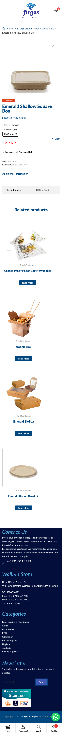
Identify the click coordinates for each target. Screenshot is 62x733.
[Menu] (5, 10)
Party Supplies (9, 640)
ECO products (24, 28)
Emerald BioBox (23, 421)
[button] (53, 46)
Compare (9, 152)
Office (5, 625)
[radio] (10, 134)
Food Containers (44, 28)
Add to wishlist (25, 152)
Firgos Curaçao (30, 716)
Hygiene (6, 644)
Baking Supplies (10, 651)
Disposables (8, 629)
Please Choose (10, 125)
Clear (57, 138)
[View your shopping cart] (56, 10)
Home (10, 28)
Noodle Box (23, 347)
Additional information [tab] (15, 173)
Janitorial (7, 647)
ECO (4, 632)
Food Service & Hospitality (15, 621)
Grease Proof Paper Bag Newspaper (27, 271)
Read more (27, 282)
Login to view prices (14, 117)
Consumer (7, 636)
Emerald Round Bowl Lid (23, 496)
